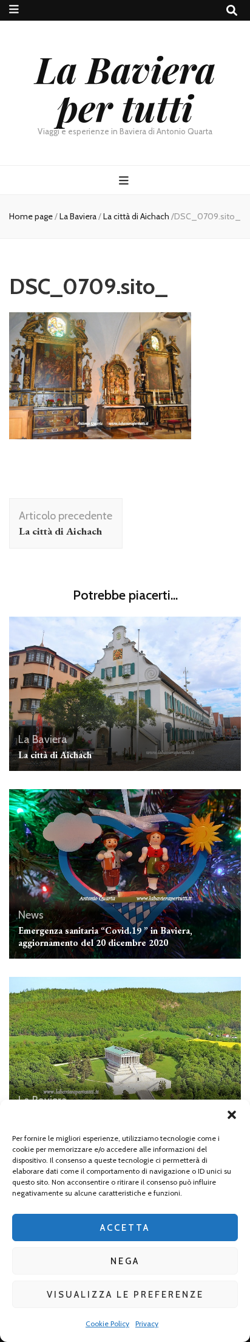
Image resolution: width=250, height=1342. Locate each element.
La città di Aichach (55, 755)
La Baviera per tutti (125, 87)
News (31, 915)
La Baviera (77, 216)
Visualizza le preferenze (125, 1294)
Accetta (125, 1227)
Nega (125, 1261)
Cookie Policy (107, 1323)
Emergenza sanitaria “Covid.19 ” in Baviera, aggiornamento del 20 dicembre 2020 (105, 936)
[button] (232, 1115)
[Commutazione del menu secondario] (14, 9)
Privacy (146, 1323)
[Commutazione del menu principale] (125, 181)
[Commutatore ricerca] (231, 10)
